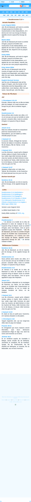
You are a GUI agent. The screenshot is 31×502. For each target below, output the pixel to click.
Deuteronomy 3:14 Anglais (16, 202)
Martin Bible (6, 40)
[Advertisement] (15, 364)
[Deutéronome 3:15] (29, 228)
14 (23, 229)
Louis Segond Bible (9, 25)
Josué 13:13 (6, 128)
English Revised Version (10, 80)
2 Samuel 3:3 (6, 139)
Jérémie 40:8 (6, 337)
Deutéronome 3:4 (8, 113)
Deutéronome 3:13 (8, 268)
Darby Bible (6, 54)
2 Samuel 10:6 (7, 150)
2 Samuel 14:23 (7, 312)
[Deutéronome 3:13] (2, 228)
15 (21, 239)
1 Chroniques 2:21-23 (9, 100)
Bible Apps (5, 204)
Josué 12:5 (5, 280)
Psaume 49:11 (6, 326)
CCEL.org (20, 213)
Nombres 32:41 (7, 180)
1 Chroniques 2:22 (8, 319)
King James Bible (8, 67)
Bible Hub (13, 204)
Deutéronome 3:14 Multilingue (11, 194)
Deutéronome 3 (7, 220)
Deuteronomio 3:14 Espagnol (11, 196)
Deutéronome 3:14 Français (11, 198)
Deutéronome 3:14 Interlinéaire (12, 192)
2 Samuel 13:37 (7, 167)
